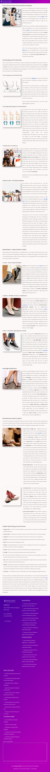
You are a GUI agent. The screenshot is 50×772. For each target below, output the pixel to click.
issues (32, 327)
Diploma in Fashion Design (10, 724)
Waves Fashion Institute (25, 768)
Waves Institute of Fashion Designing (11, 607)
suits (47, 577)
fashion (24, 50)
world (40, 265)
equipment (34, 78)
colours (45, 309)
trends (27, 30)
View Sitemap (8, 621)
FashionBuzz (34, 768)
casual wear (24, 305)
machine (40, 433)
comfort (42, 16)
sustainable (45, 350)
